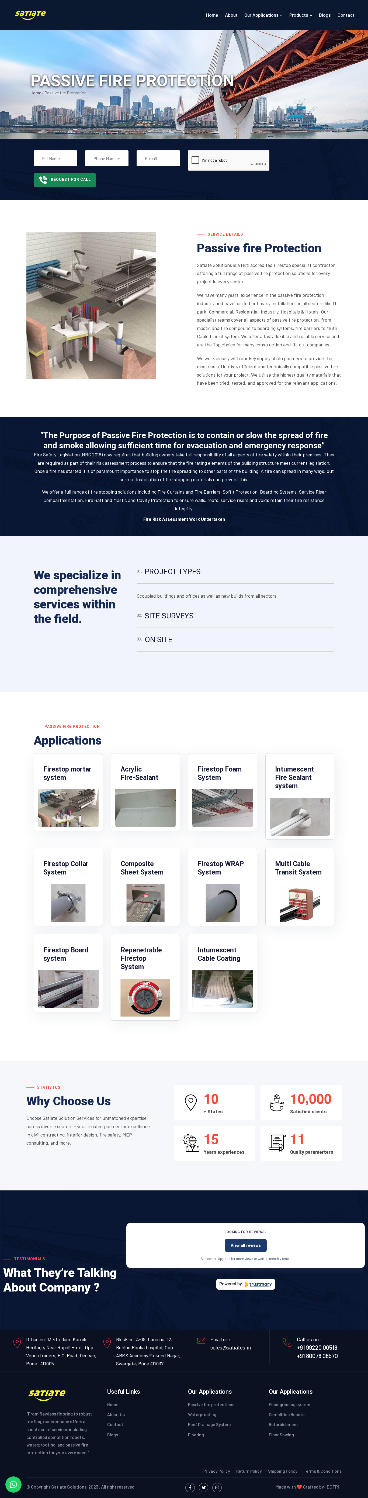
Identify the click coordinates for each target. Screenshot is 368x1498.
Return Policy (249, 1470)
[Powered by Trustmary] (246, 1284)
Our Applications (261, 15)
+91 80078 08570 (317, 1355)
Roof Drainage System (209, 1424)
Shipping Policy (283, 1470)
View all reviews (246, 1245)
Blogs (325, 15)
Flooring (196, 1434)
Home (212, 15)
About (231, 15)
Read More (54, 817)
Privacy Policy (217, 1470)
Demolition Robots (286, 1414)
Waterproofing (202, 1414)
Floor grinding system (289, 1404)
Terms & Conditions (323, 1470)
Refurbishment (283, 1424)
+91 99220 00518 (317, 1347)
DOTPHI (334, 1486)
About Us (116, 1414)
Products (298, 15)
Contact (346, 15)
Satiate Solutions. (69, 1486)
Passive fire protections (211, 1404)
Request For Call (71, 179)
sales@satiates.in (230, 1347)
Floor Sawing (281, 1434)
